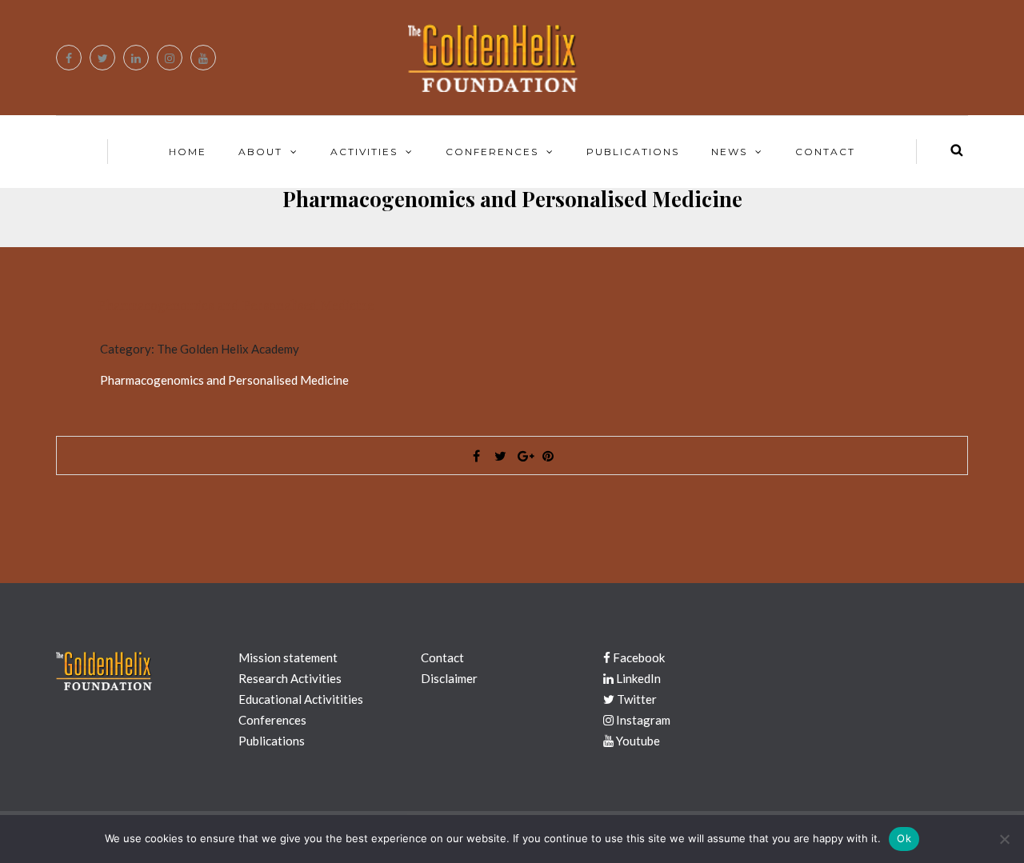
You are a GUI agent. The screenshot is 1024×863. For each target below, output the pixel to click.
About (260, 152)
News (729, 152)
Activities (364, 152)
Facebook (637, 657)
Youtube (637, 740)
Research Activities (290, 678)
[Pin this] (548, 455)
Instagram (642, 720)
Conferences (492, 152)
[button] (512, 307)
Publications (632, 152)
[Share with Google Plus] (524, 455)
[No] (1004, 839)
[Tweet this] (500, 455)
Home (187, 152)
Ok (904, 838)
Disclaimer (449, 678)
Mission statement (288, 657)
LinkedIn (637, 678)
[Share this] (476, 455)
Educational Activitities (300, 699)
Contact (825, 152)
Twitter (635, 699)
